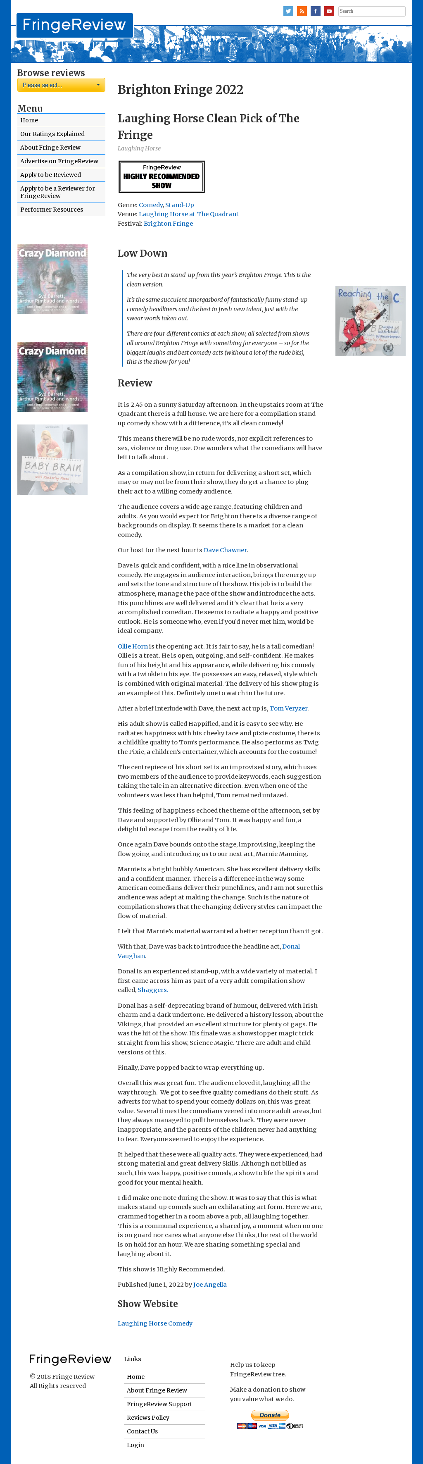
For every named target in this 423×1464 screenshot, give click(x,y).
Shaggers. (152, 990)
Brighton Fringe (168, 223)
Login (135, 1445)
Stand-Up (179, 205)
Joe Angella (210, 1284)
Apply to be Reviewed (50, 175)
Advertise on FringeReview (59, 161)
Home (29, 120)
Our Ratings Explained (52, 134)
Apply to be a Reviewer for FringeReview (57, 192)
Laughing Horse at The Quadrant (189, 214)
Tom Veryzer (288, 708)
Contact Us (142, 1431)
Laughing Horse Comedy (155, 1323)
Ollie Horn (133, 646)
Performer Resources (51, 209)
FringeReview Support (159, 1404)
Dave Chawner (225, 550)
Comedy (151, 205)
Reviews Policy (148, 1417)
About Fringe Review (50, 147)
